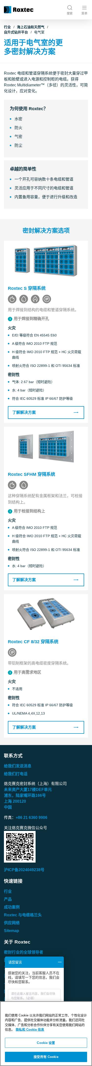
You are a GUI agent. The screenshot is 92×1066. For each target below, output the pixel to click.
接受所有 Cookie (46, 1057)
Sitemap (11, 931)
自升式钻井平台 (16, 32)
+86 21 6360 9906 (31, 817)
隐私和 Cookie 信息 (30, 1029)
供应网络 (12, 923)
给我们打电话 (15, 774)
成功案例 (12, 907)
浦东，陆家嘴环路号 (25, 795)
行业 (7, 27)
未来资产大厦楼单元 (28, 789)
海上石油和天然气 (30, 27)
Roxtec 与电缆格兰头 (23, 915)
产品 (8, 899)
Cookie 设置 (46, 1043)
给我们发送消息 (17, 766)
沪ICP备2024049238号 (24, 870)
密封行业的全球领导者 (23, 952)
